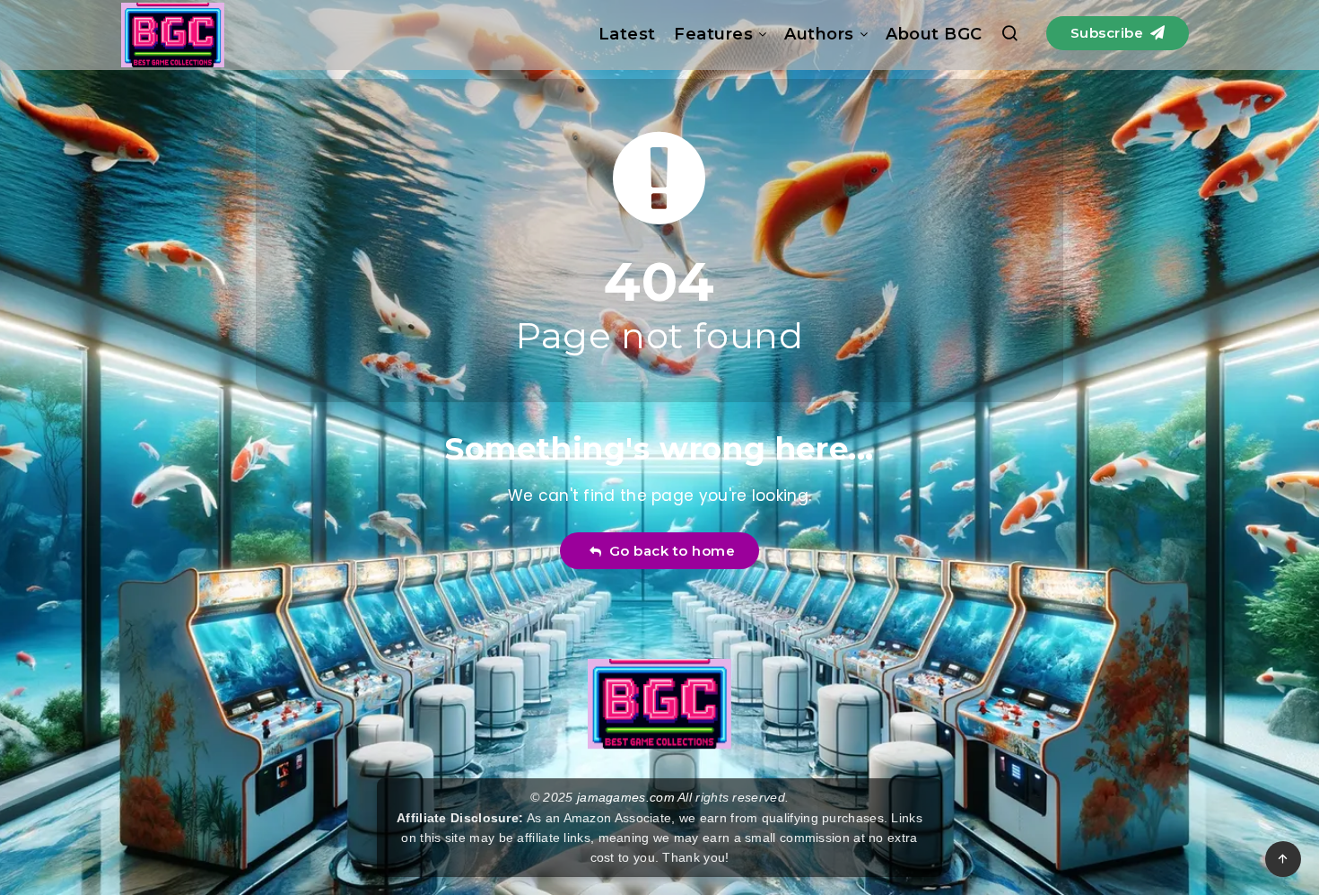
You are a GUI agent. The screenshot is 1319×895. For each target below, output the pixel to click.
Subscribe (1109, 32)
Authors (819, 34)
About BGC (934, 34)
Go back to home (668, 550)
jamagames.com (626, 797)
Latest (627, 34)
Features (713, 34)
